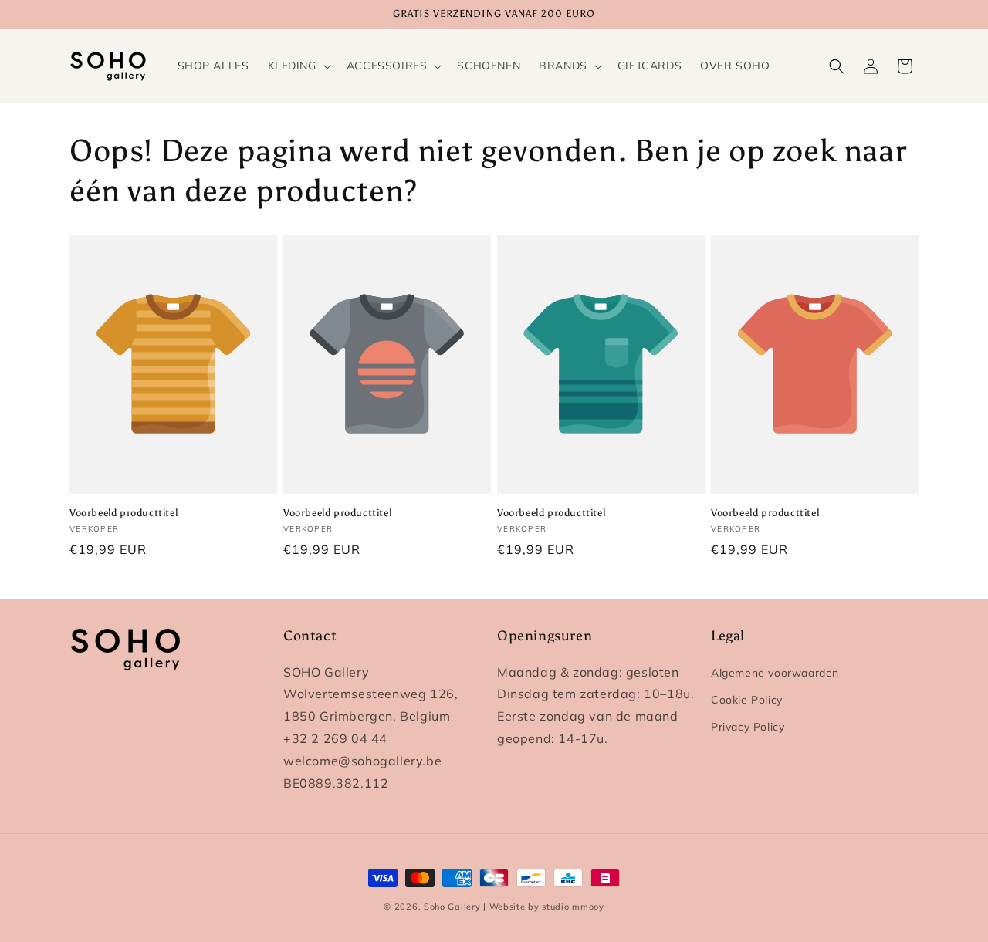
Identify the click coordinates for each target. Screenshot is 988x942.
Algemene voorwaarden (775, 673)
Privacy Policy (747, 727)
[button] (298, 65)
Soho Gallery (452, 906)
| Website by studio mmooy (543, 906)
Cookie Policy (747, 700)
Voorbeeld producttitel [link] (123, 512)
